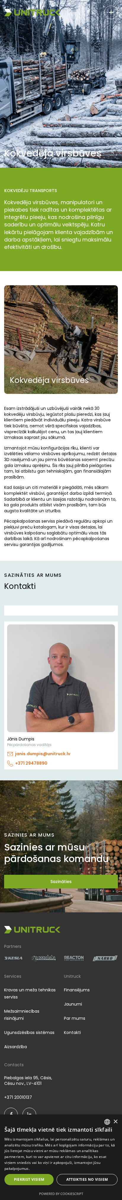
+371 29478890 (31, 763)
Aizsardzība (15, 1047)
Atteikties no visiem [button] (87, 1179)
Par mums (74, 1018)
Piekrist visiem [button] (29, 1179)
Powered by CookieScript (61, 1193)
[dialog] (61, 1157)
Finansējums (77, 990)
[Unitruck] (32, 12)
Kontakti (72, 1032)
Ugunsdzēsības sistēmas (29, 1032)
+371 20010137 (18, 1097)
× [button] (115, 1122)
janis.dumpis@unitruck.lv (42, 754)
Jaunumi (73, 1004)
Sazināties (61, 882)
